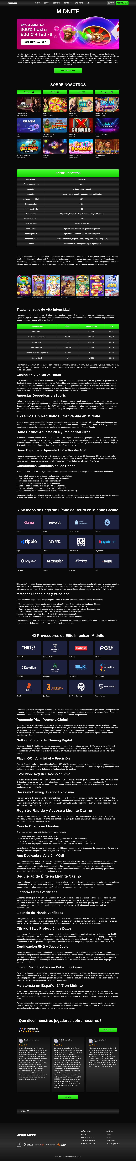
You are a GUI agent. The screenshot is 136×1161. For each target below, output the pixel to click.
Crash (79, 92)
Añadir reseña (108, 1030)
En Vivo (53, 92)
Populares (27, 92)
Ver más (68, 1097)
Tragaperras (105, 92)
